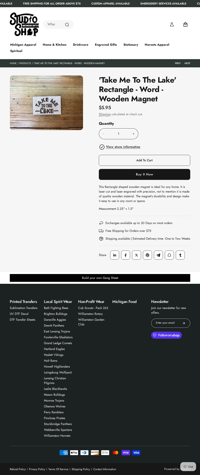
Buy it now (144, 174)
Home (13, 63)
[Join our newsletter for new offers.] (183, 323)
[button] (185, 24)
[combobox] (58, 24)
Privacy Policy (37, 469)
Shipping (105, 114)
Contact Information (104, 469)
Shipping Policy (81, 469)
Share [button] (102, 255)
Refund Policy (18, 469)
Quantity (106, 123)
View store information (123, 147)
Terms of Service (58, 469)
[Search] (67, 24)
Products (25, 63)
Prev (178, 63)
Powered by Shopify (177, 469)
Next (187, 63)
